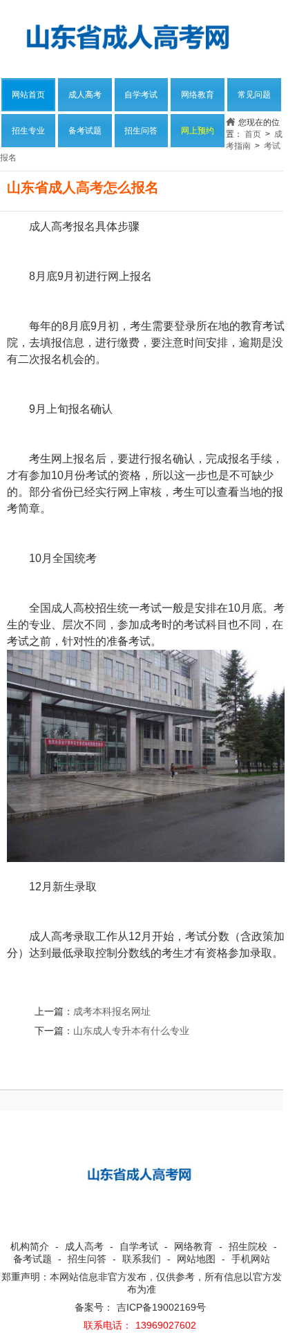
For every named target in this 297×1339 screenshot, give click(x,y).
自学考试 (140, 95)
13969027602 (165, 1325)
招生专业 (28, 130)
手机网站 (250, 1258)
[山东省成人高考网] (131, 35)
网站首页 (28, 95)
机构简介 (29, 1246)
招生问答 (140, 130)
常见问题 (254, 95)
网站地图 (196, 1258)
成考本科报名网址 (112, 1011)
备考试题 (85, 130)
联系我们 (141, 1258)
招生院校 (248, 1246)
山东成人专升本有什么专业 (131, 1030)
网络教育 (197, 95)
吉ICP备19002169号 (161, 1307)
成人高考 (85, 95)
